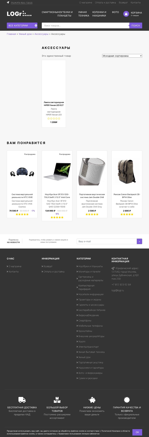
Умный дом (84, 357)
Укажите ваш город (21, 2)
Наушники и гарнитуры (91, 367)
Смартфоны (49, 12)
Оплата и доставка (105, 2)
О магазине (85, 2)
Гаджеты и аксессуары (91, 304)
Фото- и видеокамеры (90, 372)
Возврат (123, 2)
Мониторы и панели (89, 271)
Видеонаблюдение (88, 315)
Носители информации (90, 294)
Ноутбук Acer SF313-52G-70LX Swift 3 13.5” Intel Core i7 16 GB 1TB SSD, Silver (57, 197)
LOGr (14, 13)
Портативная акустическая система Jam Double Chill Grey (92, 197)
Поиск (136, 25)
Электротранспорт (88, 346)
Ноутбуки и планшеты (90, 266)
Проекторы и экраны (89, 299)
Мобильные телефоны (90, 325)
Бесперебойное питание (91, 310)
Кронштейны (85, 330)
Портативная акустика (90, 362)
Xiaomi (81, 341)
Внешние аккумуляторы (91, 336)
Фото (115, 12)
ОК (137, 432)
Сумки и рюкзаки (87, 378)
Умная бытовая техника (91, 351)
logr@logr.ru (118, 290)
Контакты (136, 2)
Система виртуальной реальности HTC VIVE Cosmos (22, 197)
